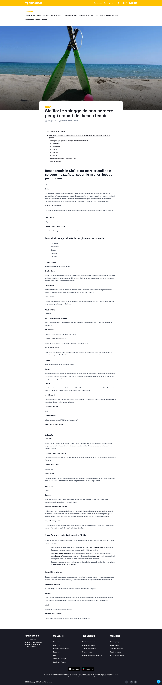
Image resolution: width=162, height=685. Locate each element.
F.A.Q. (55, 655)
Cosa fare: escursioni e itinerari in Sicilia (63, 159)
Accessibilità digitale (117, 655)
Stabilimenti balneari (88, 642)
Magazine (56, 645)
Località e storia (55, 162)
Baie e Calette (56, 15)
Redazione (56, 652)
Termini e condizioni (116, 649)
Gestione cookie (115, 652)
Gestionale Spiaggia (59, 659)
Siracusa (54, 156)
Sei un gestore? (109, 3)
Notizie (48, 106)
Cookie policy (114, 642)
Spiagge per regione (88, 645)
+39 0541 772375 (85, 676)
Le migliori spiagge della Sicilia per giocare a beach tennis (69, 141)
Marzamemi (56, 147)
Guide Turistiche (43, 15)
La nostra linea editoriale (61, 649)
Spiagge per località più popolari (92, 655)
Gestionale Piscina (59, 662)
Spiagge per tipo (87, 652)
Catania (54, 150)
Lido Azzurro (56, 144)
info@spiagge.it (95, 676)
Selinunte (55, 153)
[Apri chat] (158, 682)
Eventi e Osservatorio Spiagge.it (106, 15)
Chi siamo (56, 642)
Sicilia (47, 605)
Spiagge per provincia (89, 649)
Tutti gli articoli (30, 15)
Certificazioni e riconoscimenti (36, 20)
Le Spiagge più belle (70, 15)
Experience (98, 3)
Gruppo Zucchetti (30, 647)
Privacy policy (114, 645)
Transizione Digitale (86, 15)
